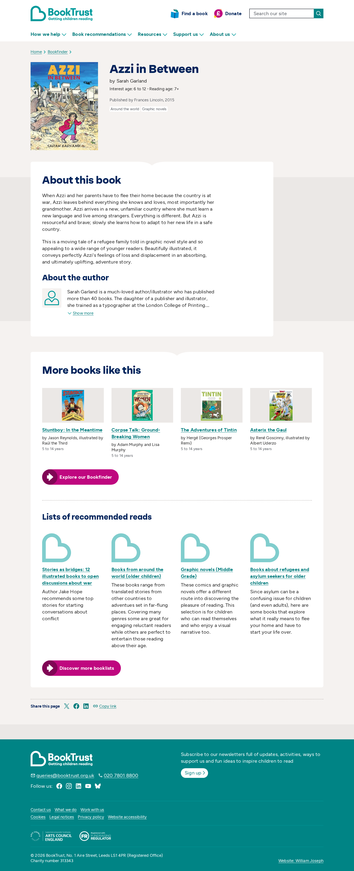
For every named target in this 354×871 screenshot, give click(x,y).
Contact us (41, 809)
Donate (233, 13)
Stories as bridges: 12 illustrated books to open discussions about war (70, 576)
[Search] (318, 13)
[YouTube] (88, 786)
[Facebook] (59, 786)
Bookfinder (58, 51)
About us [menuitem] (220, 34)
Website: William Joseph (300, 860)
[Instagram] (69, 786)
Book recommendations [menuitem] (99, 34)
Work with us (92, 809)
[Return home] (61, 13)
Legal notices (61, 816)
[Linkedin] (78, 786)
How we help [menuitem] (45, 34)
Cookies (38, 816)
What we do (66, 809)
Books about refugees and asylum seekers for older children (279, 576)
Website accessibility (127, 816)
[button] (67, 706)
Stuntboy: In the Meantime (72, 430)
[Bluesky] (98, 786)
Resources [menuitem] (149, 34)
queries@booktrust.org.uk (65, 775)
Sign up (193, 773)
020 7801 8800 (121, 775)
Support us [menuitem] (185, 34)
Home (36, 51)
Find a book (195, 13)
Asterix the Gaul (268, 430)
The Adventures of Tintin (209, 430)
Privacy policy (91, 816)
